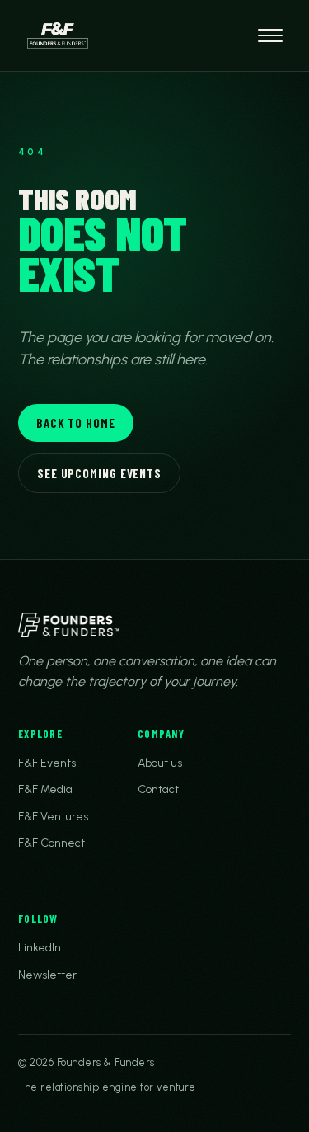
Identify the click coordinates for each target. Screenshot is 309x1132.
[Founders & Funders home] (57, 35)
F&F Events (47, 763)
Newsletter (47, 975)
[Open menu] (270, 35)
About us (160, 763)
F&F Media (45, 789)
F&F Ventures (53, 817)
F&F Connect (51, 843)
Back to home (75, 423)
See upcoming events (99, 473)
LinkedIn (39, 948)
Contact (158, 789)
